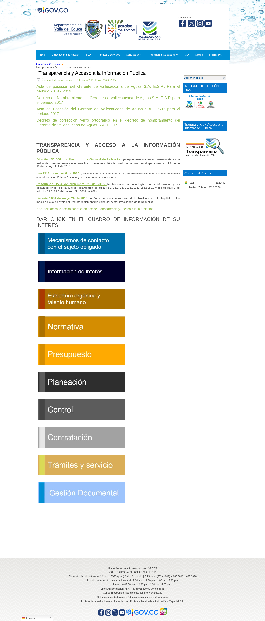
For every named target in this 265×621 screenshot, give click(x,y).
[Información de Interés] (81, 281)
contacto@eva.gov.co (151, 592)
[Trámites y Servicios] (81, 475)
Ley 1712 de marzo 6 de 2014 (57, 173)
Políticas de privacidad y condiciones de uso (104, 601)
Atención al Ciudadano (163, 54)
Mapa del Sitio (176, 601)
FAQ (186, 54)
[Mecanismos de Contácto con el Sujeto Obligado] (81, 254)
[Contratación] (81, 448)
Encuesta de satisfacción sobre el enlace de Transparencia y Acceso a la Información (94, 209)
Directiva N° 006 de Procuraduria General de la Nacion (79, 159)
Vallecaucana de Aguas (65, 54)
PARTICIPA (215, 54)
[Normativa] (81, 337)
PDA (88, 54)
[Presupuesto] (81, 364)
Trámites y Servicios (108, 54)
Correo (199, 54)
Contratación (133, 54)
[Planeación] (81, 392)
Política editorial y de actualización (148, 601)
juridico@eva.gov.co (157, 597)
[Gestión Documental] (81, 503)
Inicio (42, 54)
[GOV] (142, 614)
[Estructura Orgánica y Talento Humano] (81, 309)
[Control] (81, 420)
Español (30, 618)
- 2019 (65, 91)
